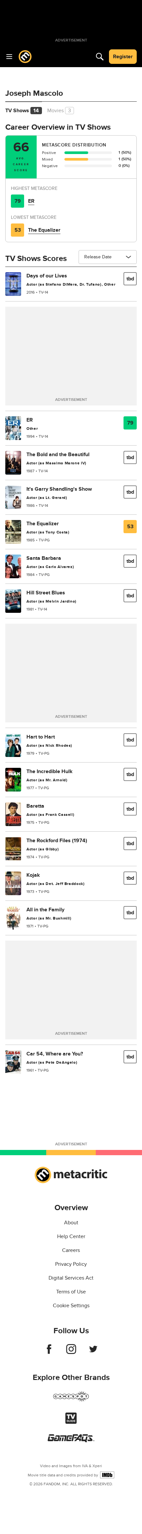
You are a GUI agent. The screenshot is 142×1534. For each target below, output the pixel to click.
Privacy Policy (71, 1264)
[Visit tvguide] (71, 1422)
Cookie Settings (71, 1305)
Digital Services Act (71, 1278)
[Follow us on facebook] (49, 1352)
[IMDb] (107, 1474)
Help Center (71, 1236)
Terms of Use (71, 1291)
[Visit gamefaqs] (71, 1440)
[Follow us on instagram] (71, 1352)
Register (123, 56)
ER (31, 201)
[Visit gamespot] (71, 1400)
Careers (71, 1250)
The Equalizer (44, 230)
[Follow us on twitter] (93, 1352)
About (71, 1222)
